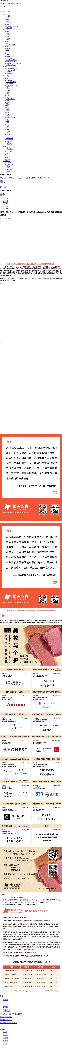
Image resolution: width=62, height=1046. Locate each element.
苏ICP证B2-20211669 (6, 1020)
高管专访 (9, 141)
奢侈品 (5, 14)
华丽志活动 (9, 164)
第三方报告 (9, 73)
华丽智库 (9, 71)
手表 (7, 19)
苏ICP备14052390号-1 (6, 1017)
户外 (7, 33)
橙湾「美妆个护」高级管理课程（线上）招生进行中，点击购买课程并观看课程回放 (31, 610)
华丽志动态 (6, 1011)
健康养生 (9, 131)
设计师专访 (9, 139)
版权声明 (9, 169)
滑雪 (7, 39)
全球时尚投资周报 (11, 60)
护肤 (7, 107)
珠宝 (7, 17)
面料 (7, 100)
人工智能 (9, 151)
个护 (7, 112)
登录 (1, 182)
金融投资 (5, 46)
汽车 (7, 21)
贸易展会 (9, 88)
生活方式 (5, 119)
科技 (4, 146)
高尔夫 (8, 38)
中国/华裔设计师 (11, 82)
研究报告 (5, 66)
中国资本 (9, 56)
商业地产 (5, 133)
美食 (7, 121)
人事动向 (9, 143)
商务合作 (9, 166)
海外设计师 (9, 83)
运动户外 (5, 29)
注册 (4, 182)
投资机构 (9, 58)
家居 (7, 122)
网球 (7, 36)
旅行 (7, 127)
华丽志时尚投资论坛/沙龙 (13, 63)
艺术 (7, 124)
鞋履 (7, 95)
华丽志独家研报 (11, 70)
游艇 (7, 24)
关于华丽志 (6, 161)
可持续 (8, 104)
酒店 (7, 129)
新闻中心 (9, 167)
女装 (7, 77)
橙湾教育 (5, 1000)
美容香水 (5, 105)
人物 (4, 136)
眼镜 (7, 92)
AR (7, 154)
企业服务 (9, 159)
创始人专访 (9, 138)
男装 (7, 78)
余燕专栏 (9, 144)
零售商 (8, 90)
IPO (7, 53)
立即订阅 (2, 194)
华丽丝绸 (9, 28)
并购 (7, 51)
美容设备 (9, 116)
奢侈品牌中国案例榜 (12, 26)
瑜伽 (7, 34)
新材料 (8, 157)
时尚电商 (9, 148)
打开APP (2, 6)
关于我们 (5, 1006)
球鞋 (7, 43)
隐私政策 (9, 171)
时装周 (8, 87)
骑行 (7, 41)
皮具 (7, 94)
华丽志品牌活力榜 (11, 68)
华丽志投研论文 (11, 65)
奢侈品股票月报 (11, 61)
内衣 (7, 97)
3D (7, 153)
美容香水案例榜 (11, 117)
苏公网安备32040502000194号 (8, 1023)
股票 (7, 54)
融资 (7, 50)
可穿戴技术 (9, 149)
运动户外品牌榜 (11, 45)
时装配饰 (5, 75)
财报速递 (9, 48)
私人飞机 (9, 23)
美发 (7, 114)
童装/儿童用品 (10, 99)
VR (7, 156)
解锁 (1, 181)
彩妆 (7, 109)
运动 (7, 31)
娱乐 (7, 126)
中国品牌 (9, 80)
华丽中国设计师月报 (12, 85)
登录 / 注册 (3, 187)
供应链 (8, 102)
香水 (7, 110)
